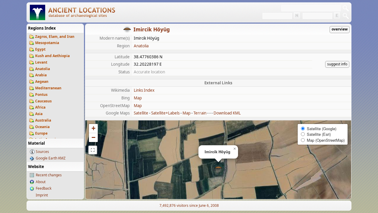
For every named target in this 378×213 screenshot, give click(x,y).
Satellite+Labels (165, 113)
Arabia (41, 75)
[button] (218, 168)
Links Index (144, 90)
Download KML (227, 113)
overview (340, 29)
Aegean (41, 81)
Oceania (42, 126)
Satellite (141, 113)
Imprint (42, 195)
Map (138, 98)
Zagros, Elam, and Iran (54, 36)
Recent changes (49, 175)
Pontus (41, 94)
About (40, 181)
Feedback (43, 188)
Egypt (40, 49)
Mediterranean (48, 88)
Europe (41, 133)
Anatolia (42, 68)
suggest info (337, 64)
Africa (40, 107)
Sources (42, 151)
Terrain (199, 113)
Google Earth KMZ (51, 158)
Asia (39, 113)
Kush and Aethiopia (52, 55)
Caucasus (43, 101)
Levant (41, 62)
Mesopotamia (47, 42)
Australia (43, 120)
